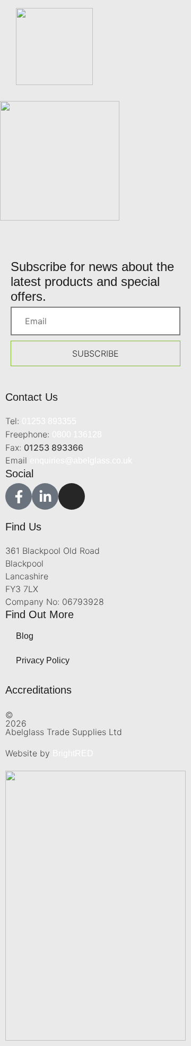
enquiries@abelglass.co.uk (81, 460)
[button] (168, 74)
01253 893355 (49, 421)
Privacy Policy (43, 660)
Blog (24, 635)
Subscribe (95, 353)
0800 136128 (77, 434)
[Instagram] (71, 496)
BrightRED (73, 753)
